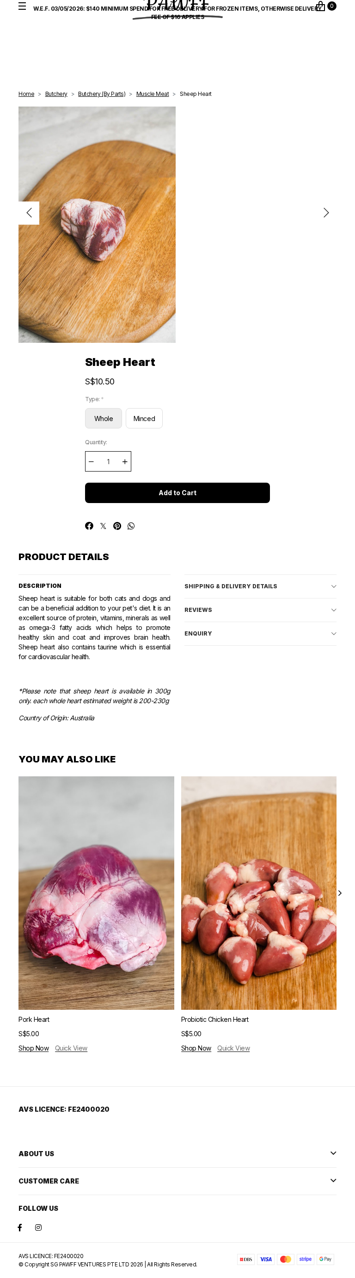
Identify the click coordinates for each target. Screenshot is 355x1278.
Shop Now (33, 1048)
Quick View (71, 1048)
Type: (94, 399)
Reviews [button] (198, 609)
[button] (28, 213)
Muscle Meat (152, 93)
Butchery (56, 93)
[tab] (260, 586)
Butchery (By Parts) (101, 93)
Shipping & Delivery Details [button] (230, 586)
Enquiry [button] (198, 633)
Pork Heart (33, 1019)
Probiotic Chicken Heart (215, 1019)
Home (26, 93)
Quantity (96, 442)
